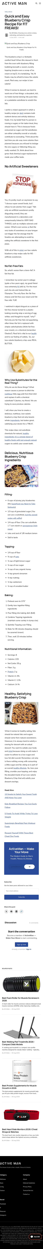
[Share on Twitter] (6, 911)
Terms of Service (28, 1190)
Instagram (3, 1215)
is (28, 227)
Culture (2, 1190)
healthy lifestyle (20, 768)
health (34, 333)
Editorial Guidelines (29, 1183)
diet (21, 113)
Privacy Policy (27, 1187)
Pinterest (3, 1211)
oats (17, 556)
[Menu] (40, 3)
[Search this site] (36, 3)
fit (18, 286)
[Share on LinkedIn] (16, 911)
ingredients (15, 420)
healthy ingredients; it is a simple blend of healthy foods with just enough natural (21, 436)
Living (2, 1187)
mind (21, 250)
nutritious (8, 394)
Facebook (3, 1204)
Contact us (26, 1194)
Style (1, 1183)
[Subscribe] (29, 866)
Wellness (8, 12)
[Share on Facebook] (11, 911)
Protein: (11, 671)
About (25, 1179)
